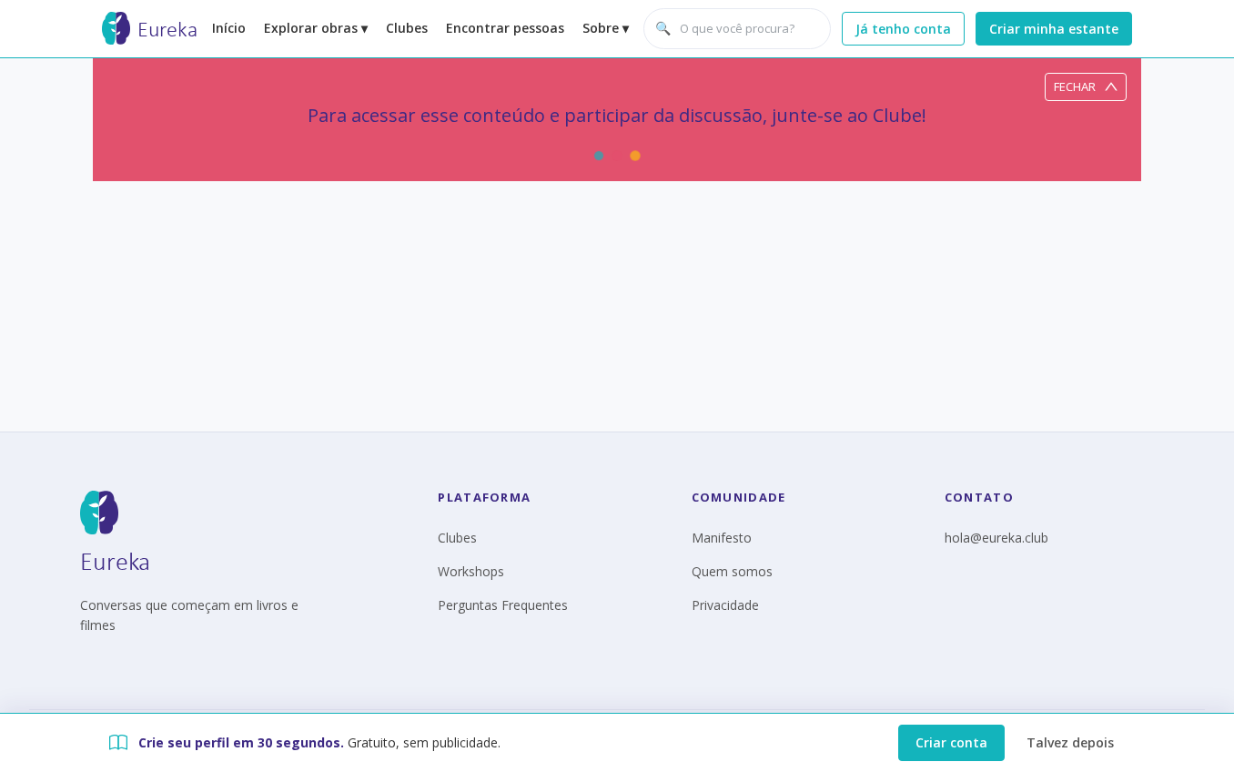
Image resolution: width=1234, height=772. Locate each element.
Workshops (471, 571)
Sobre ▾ (605, 27)
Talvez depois (1070, 742)
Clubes (407, 27)
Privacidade (725, 605)
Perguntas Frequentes (503, 605)
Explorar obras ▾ (316, 27)
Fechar (1075, 86)
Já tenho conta (903, 28)
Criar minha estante (1053, 28)
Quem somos (732, 571)
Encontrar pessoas (505, 27)
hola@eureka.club (996, 537)
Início (229, 27)
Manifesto (722, 537)
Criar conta (951, 742)
